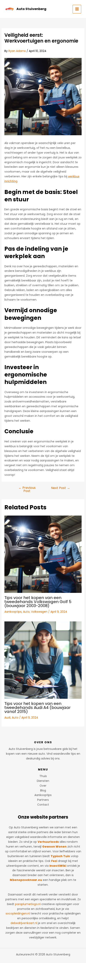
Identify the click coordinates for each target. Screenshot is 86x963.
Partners (43, 800)
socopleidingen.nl (18, 913)
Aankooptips (13, 612)
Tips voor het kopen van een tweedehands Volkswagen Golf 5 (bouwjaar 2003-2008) (37, 601)
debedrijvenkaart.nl (24, 923)
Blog (43, 790)
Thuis (43, 776)
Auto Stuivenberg (31, 9)
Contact (43, 805)
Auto (26, 612)
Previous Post (27, 489)
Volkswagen (39, 612)
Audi (7, 718)
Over (43, 786)
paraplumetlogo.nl (28, 904)
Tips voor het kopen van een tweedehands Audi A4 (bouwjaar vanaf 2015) (37, 707)
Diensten (43, 781)
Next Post (60, 488)
